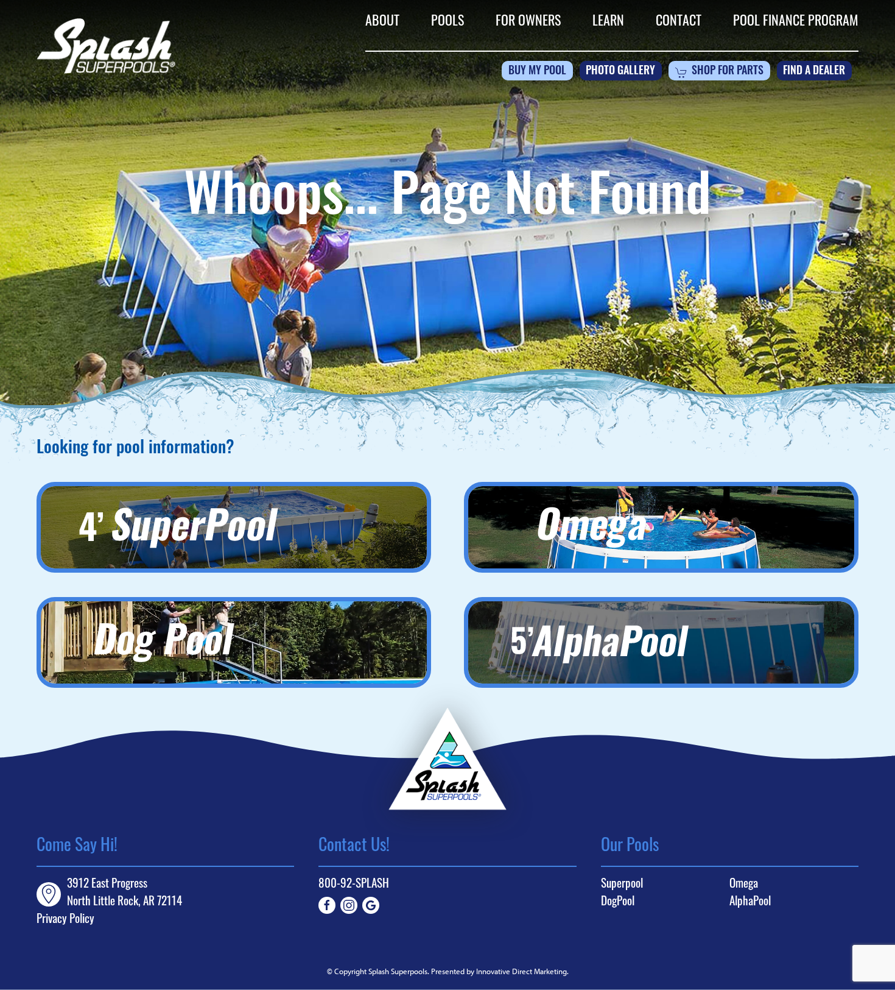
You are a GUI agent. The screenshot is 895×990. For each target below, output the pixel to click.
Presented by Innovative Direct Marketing (499, 971)
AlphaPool (750, 902)
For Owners (528, 22)
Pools (447, 22)
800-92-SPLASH (353, 885)
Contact (678, 22)
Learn (608, 22)
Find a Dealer (814, 71)
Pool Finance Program (795, 22)
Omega (743, 885)
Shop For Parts (727, 71)
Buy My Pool (537, 71)
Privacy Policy (65, 920)
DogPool (617, 902)
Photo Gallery (620, 71)
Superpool (622, 885)
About (382, 22)
